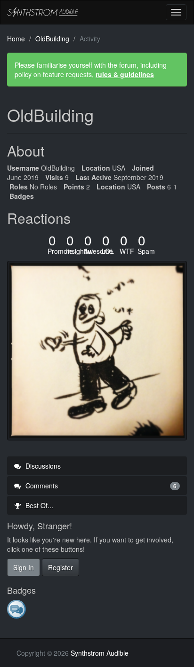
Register (60, 567)
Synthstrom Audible (43, 12)
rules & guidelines (125, 74)
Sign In (23, 567)
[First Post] (17, 608)
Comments (100, 485)
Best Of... (38, 505)
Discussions (42, 466)
